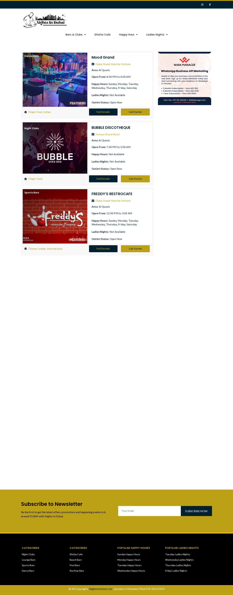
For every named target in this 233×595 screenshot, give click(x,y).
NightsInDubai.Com (100, 588)
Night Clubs (31, 128)
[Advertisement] (160, 19)
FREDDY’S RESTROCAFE (112, 193)
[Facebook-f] (210, 5)
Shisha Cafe (102, 34)
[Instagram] (202, 5)
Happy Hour (126, 34)
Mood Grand (103, 57)
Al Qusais (104, 70)
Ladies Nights (155, 34)
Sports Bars (31, 192)
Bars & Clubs (74, 34)
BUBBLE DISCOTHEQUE (111, 127)
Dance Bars (31, 56)
